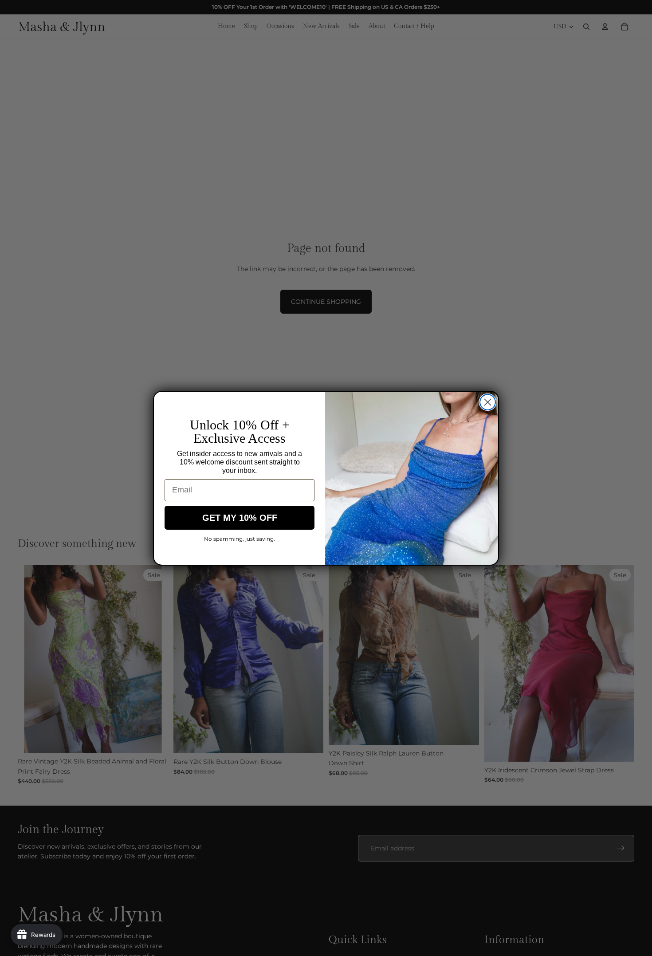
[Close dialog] (487, 402)
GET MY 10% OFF (239, 518)
